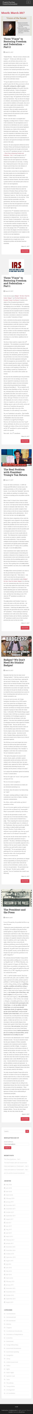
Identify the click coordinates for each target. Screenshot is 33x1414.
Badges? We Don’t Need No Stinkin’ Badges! (14, 662)
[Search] (27, 1131)
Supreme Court (10, 1376)
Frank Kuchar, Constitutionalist (10, 2)
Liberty (8, 1359)
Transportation (10, 1386)
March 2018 (9, 1195)
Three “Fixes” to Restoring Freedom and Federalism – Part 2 (15, 43)
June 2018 (9, 1188)
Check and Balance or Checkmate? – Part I (16, 1169)
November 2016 (10, 1250)
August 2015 (9, 1302)
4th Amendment (10, 1320)
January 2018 (9, 1202)
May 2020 (9, 1184)
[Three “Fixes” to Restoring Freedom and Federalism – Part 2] (16, 26)
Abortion (8, 1324)
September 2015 (10, 1299)
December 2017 (10, 1205)
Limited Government (12, 1362)
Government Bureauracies (13, 1348)
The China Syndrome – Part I (12, 1159)
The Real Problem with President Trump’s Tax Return (15, 472)
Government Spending (12, 1352)
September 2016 (10, 1257)
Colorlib (10, 1412)
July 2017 (8, 1222)
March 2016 (9, 1278)
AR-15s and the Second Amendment (14, 1173)
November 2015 (10, 1292)
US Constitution (10, 1393)
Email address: (8, 1142)
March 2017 (9, 1236)
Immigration (9, 1355)
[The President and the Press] (16, 898)
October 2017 (10, 1212)
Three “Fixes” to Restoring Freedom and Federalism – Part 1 (15, 282)
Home (16, 1407)
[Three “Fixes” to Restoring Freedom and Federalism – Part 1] (16, 267)
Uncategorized (10, 1390)
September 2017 (10, 1216)
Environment (9, 1341)
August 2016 (9, 1260)
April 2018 (9, 1191)
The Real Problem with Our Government (15, 1163)
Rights (8, 1369)
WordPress (22, 1412)
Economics (9, 1338)
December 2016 (10, 1247)
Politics (8, 1365)
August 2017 (9, 1219)
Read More (25, 251)
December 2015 (10, 1288)
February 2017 (10, 1240)
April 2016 (9, 1274)
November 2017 (10, 1209)
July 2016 (8, 1264)
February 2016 (10, 1281)
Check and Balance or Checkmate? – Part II (16, 1166)
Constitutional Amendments (14, 1331)
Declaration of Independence (14, 1334)
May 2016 (9, 1271)
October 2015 (10, 1295)
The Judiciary (9, 1383)
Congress (9, 1327)
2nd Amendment (11, 1317)
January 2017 (9, 1243)
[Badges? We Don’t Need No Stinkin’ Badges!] (16, 646)
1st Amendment (10, 1314)
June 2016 (9, 1267)
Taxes (8, 1379)
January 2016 (9, 1285)
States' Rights (10, 1372)
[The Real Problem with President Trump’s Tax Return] (16, 457)
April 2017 (9, 1233)
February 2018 (10, 1198)
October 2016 (10, 1254)
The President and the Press (15, 911)
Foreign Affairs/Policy (12, 1345)
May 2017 (9, 1229)
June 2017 (9, 1226)
